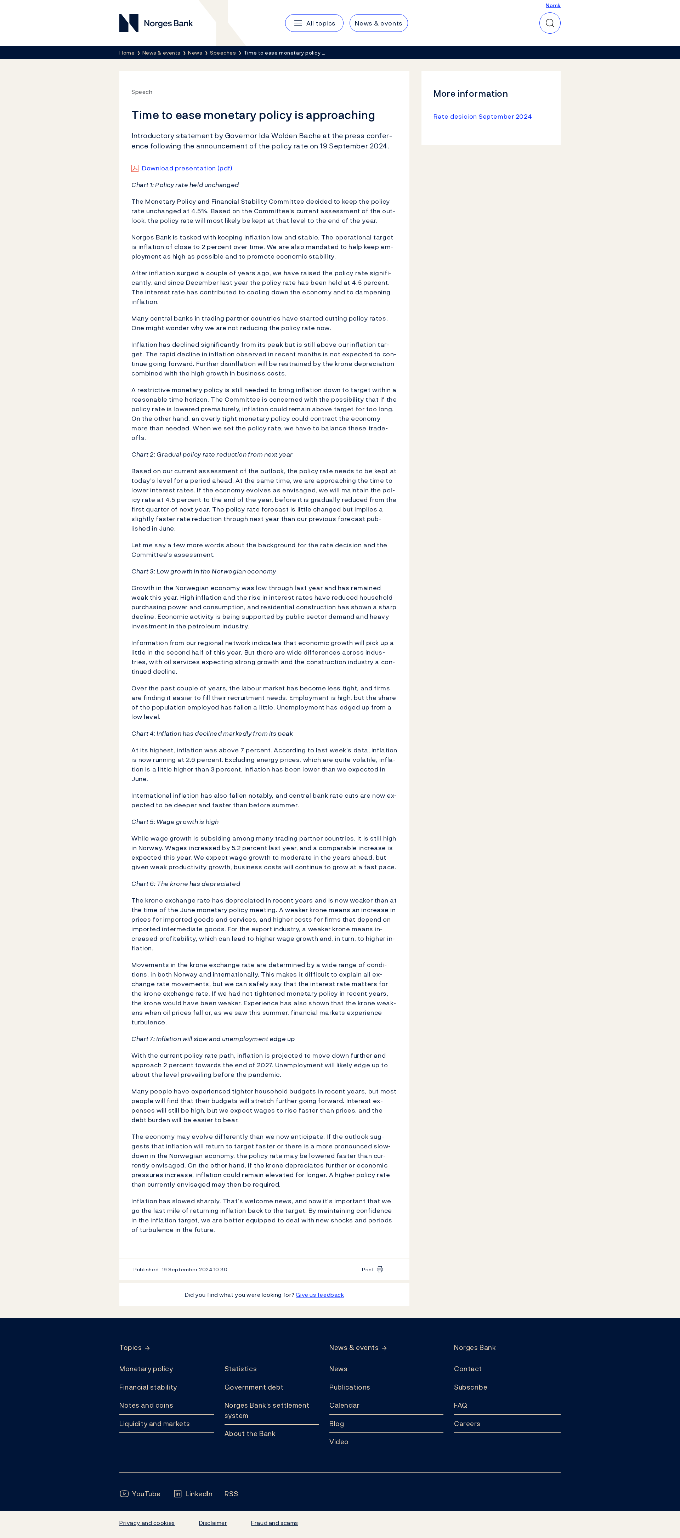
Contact (468, 1369)
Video (339, 1442)
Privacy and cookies (147, 1523)
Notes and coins (146, 1405)
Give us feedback (320, 1294)
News (338, 1369)
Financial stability (148, 1387)
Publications (349, 1387)
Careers (467, 1424)
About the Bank (250, 1433)
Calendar (344, 1405)
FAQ (461, 1405)
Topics (130, 1347)
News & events (354, 1347)
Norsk (553, 5)
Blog (336, 1424)
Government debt (254, 1387)
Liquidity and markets (154, 1424)
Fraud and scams (274, 1523)
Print (368, 1269)
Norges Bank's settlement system (267, 1410)
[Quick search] (550, 23)
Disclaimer (213, 1523)
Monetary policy (146, 1369)
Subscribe (470, 1387)
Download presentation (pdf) (187, 168)
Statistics (241, 1369)
